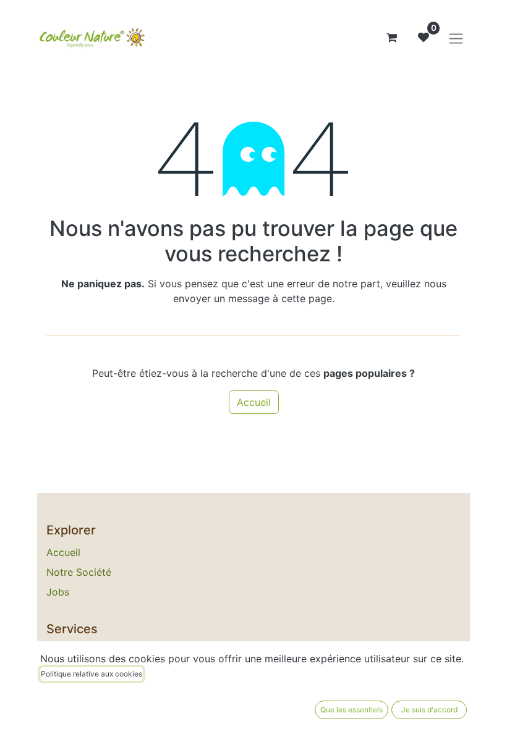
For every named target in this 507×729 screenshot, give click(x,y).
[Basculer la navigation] (456, 38)
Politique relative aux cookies (91, 673)
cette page (306, 298)
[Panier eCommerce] (391, 37)
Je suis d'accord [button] (429, 709)
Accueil (254, 402)
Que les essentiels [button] (351, 709)
